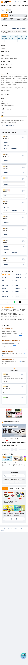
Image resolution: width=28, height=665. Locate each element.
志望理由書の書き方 (23, 481)
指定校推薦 (6, 481)
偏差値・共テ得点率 (5, 294)
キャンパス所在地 (18, 274)
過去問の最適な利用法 (15, 479)
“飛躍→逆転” (6, 479)
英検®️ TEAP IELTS (18, 283)
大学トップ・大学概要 (6, 274)
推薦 (16, 481)
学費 (3, 280)
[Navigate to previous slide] (12, 449)
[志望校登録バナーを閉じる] (26, 653)
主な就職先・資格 (18, 277)
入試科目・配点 (5, 285)
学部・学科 (4, 277)
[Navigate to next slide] (15, 449)
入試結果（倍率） (5, 291)
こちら (20, 335)
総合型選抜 (4, 288)
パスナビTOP (3, 528)
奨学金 (16, 280)
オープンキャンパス (5, 283)
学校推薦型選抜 (17, 288)
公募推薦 (11, 481)
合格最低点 (17, 291)
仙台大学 (9, 12)
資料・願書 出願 (5, 296)
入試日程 (16, 285)
